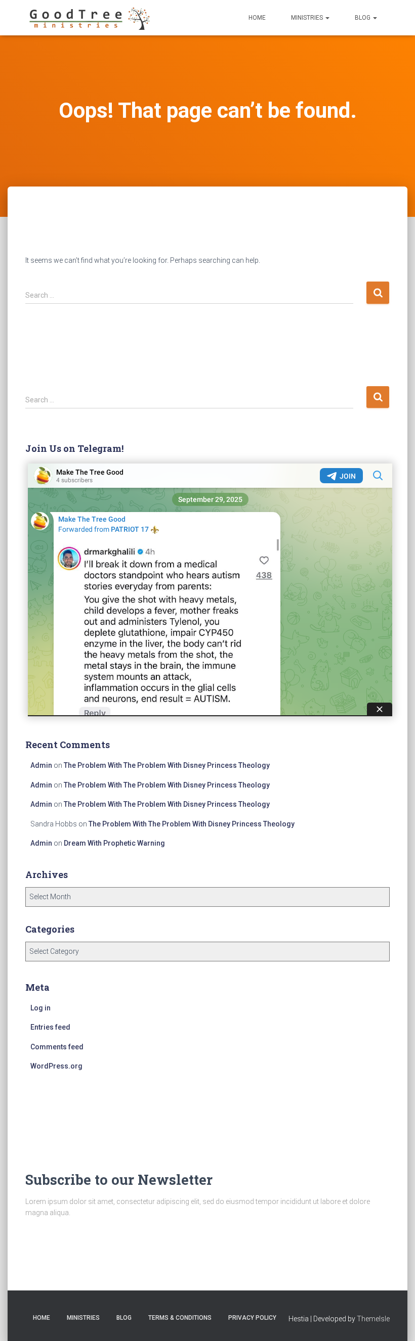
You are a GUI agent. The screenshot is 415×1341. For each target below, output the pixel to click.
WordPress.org (56, 1066)
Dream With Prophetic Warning (114, 843)
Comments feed (57, 1047)
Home (257, 17)
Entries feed (50, 1027)
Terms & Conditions (180, 1317)
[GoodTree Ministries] (88, 17)
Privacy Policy (252, 1317)
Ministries (307, 17)
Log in (40, 1008)
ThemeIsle (373, 1319)
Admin (41, 765)
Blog (363, 17)
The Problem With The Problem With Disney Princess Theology (167, 765)
